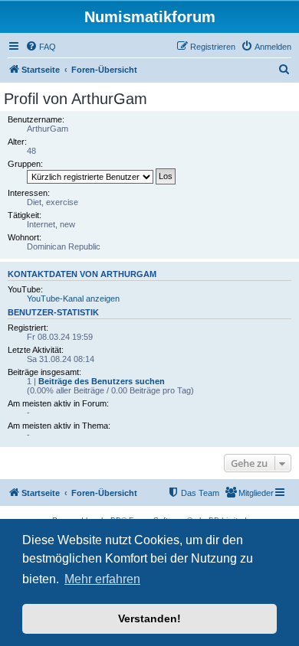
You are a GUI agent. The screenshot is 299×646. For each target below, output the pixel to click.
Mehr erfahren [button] (102, 579)
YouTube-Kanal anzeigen (73, 298)
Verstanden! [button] (149, 618)
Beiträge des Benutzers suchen (101, 381)
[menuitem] (40, 47)
